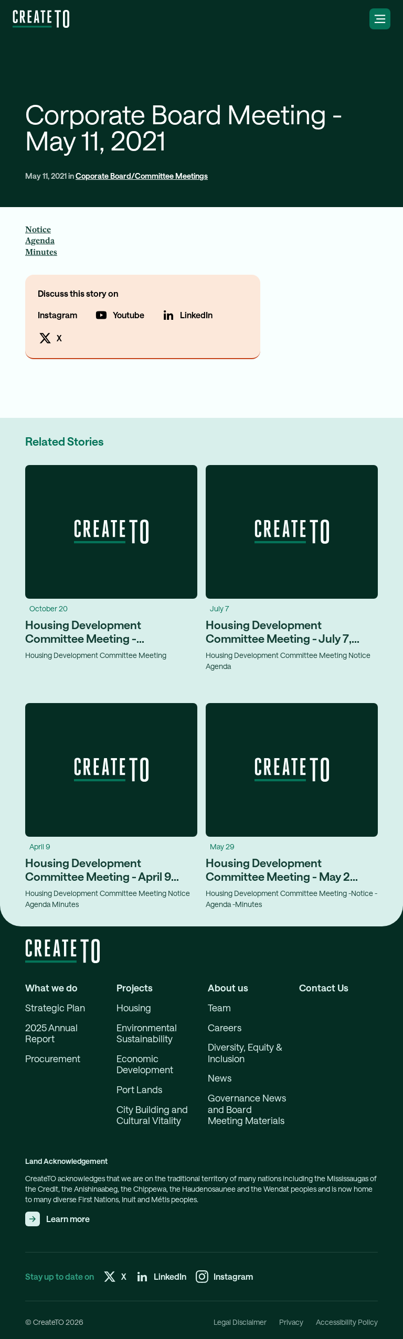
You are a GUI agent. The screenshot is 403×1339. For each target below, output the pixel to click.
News (219, 1078)
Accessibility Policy (347, 1322)
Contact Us (323, 988)
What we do (51, 988)
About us (228, 988)
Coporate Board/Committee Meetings (142, 175)
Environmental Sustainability (146, 1033)
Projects (134, 988)
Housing (133, 1007)
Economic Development (144, 1064)
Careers (224, 1027)
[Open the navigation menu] (379, 18)
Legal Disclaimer (240, 1322)
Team (219, 1007)
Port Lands (139, 1089)
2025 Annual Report (51, 1033)
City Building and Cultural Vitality (152, 1115)
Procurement (52, 1058)
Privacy (291, 1322)
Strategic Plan (55, 1007)
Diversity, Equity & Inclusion (245, 1053)
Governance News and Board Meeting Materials (247, 1109)
